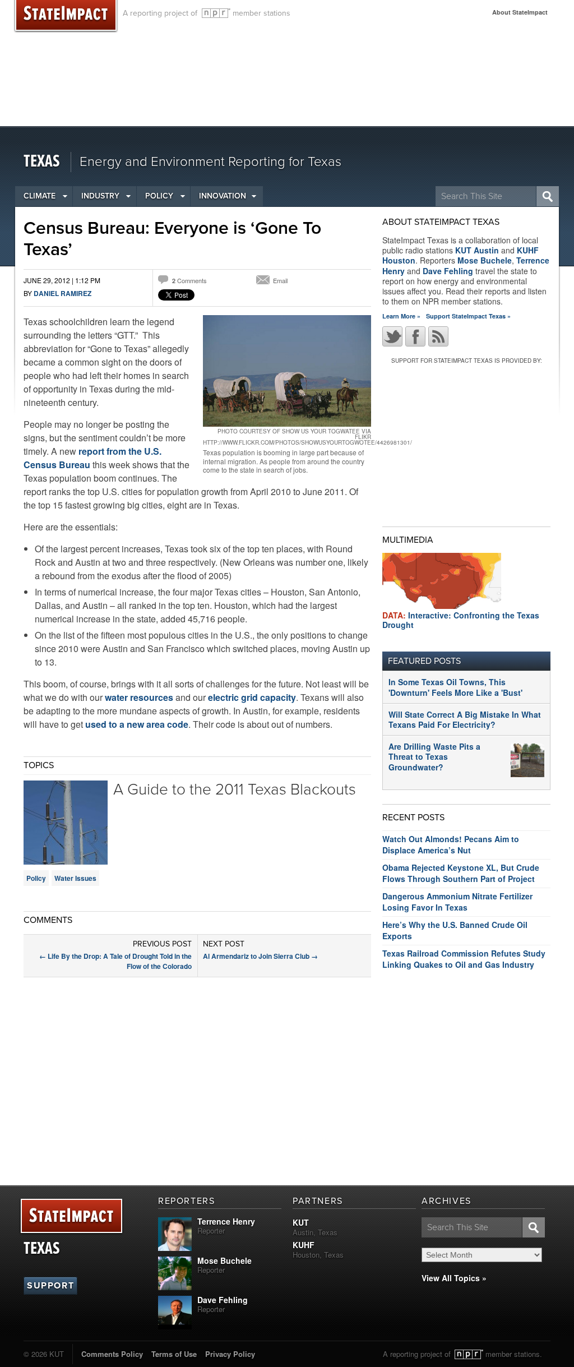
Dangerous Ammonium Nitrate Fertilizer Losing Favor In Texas (457, 901)
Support (50, 1285)
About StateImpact (520, 12)
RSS (438, 336)
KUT (301, 1222)
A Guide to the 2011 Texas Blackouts (234, 789)
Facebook (415, 336)
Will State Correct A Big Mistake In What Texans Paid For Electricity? (464, 719)
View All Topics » (454, 1277)
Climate (39, 196)
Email (280, 280)
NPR (216, 13)
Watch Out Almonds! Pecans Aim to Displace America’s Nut (450, 844)
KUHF (303, 1244)
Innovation (222, 196)
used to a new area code (136, 724)
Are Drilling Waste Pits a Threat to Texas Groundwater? (434, 756)
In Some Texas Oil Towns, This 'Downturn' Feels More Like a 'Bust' (455, 687)
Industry (100, 196)
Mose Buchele (484, 260)
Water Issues (75, 878)
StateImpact (71, 1216)
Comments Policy (112, 1353)
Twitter (392, 336)
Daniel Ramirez (62, 293)
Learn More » (401, 316)
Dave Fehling (448, 270)
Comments (189, 280)
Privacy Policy (230, 1353)
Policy (159, 196)
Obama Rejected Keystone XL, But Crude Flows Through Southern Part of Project (460, 873)
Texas (42, 161)
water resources (140, 697)
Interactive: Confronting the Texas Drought (460, 619)
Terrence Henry (226, 1221)
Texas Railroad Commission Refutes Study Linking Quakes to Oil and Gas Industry (463, 959)
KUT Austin (477, 250)
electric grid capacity (252, 697)
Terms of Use (174, 1353)
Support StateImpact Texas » (468, 316)
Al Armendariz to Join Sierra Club (260, 956)
